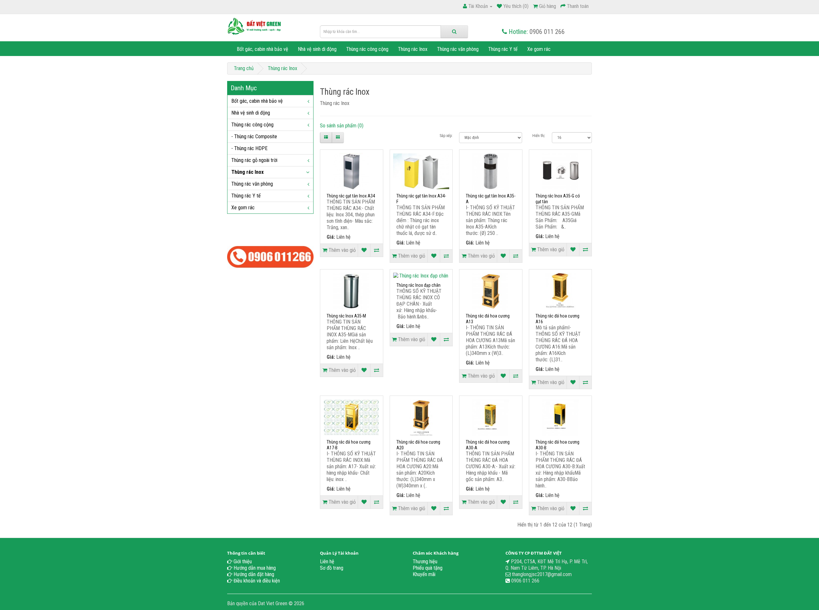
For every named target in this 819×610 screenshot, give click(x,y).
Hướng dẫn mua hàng (254, 568)
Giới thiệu (242, 561)
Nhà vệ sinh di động (317, 49)
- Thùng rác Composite (254, 136)
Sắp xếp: (446, 135)
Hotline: (518, 32)
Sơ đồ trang (331, 568)
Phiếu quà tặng (427, 568)
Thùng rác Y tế (503, 49)
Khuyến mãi (424, 574)
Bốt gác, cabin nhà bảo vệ (262, 49)
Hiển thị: (538, 135)
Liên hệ (327, 561)
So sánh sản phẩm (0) (341, 126)
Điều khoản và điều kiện (256, 581)
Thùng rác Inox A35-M (346, 315)
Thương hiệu (425, 561)
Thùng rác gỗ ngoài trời (254, 160)
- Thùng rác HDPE (249, 148)
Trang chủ (244, 68)
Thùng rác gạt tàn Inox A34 (351, 195)
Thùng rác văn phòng (458, 49)
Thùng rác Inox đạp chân (418, 285)
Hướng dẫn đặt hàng (253, 574)
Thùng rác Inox (412, 49)
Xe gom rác (539, 49)
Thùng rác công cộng (367, 49)
